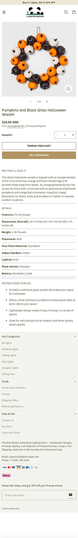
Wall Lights (8, 361)
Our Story (7, 426)
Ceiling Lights (9, 355)
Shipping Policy (10, 400)
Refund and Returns (13, 406)
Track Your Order (11, 432)
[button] (4, 12)
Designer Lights (10, 367)
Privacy (6, 394)
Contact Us (8, 420)
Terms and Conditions (14, 387)
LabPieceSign (14, 508)
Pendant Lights (10, 349)
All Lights (7, 342)
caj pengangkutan (16, 125)
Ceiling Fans (8, 374)
